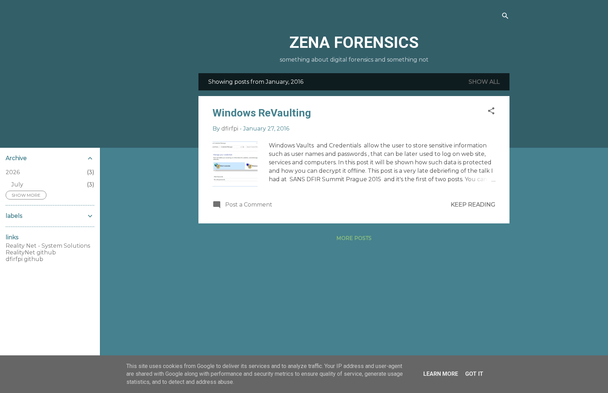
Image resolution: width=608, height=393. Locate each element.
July (17, 184)
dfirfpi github (24, 259)
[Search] (505, 16)
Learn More (440, 373)
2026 (13, 172)
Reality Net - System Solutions (48, 245)
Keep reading (473, 204)
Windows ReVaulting (262, 113)
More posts (354, 238)
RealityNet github (31, 252)
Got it (474, 373)
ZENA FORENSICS (354, 42)
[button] (491, 111)
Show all (484, 81)
